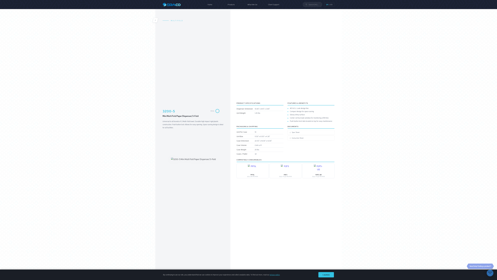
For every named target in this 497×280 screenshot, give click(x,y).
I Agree (326, 275)
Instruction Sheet (298, 138)
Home (210, 4)
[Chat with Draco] (490, 273)
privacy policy (275, 275)
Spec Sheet (295, 132)
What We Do (252, 4)
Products (231, 4)
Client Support (273, 4)
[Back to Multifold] (155, 20)
